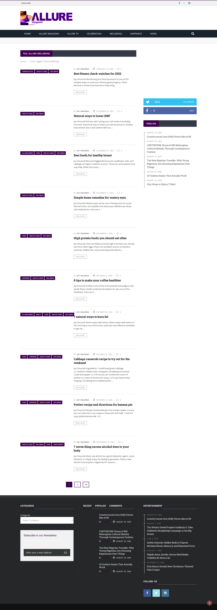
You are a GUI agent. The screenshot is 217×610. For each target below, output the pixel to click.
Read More (80, 92)
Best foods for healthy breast (93, 155)
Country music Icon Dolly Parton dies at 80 (41, 38)
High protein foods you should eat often (100, 238)
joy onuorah (83, 69)
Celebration (94, 33)
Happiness (136, 33)
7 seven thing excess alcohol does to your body (101, 448)
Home (27, 33)
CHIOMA (105, 522)
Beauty (38, 315)
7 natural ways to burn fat (91, 317)
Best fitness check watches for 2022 (97, 73)
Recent (87, 505)
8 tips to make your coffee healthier (97, 280)
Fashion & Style (27, 71)
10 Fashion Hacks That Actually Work (115, 566)
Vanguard (26, 3)
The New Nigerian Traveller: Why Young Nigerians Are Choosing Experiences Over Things (116, 550)
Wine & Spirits (58, 444)
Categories (25, 515)
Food (38, 153)
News (153, 33)
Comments (115, 505)
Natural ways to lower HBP (92, 116)
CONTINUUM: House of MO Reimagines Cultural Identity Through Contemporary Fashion (64, 42)
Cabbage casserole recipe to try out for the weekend (102, 361)
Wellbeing (116, 33)
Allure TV (72, 33)
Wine (48, 444)
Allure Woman (27, 153)
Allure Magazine (49, 33)
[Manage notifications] (209, 603)
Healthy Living (42, 71)
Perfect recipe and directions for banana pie (103, 404)
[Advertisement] (170, 70)
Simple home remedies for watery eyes (100, 197)
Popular (100, 505)
